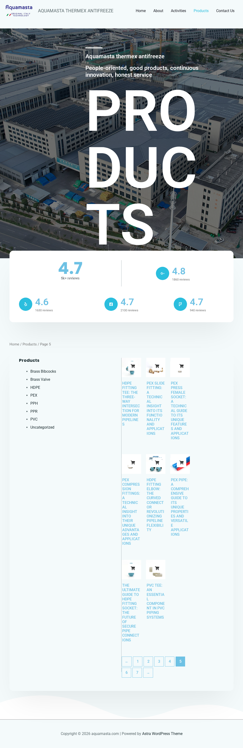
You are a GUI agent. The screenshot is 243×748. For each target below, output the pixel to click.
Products (30, 344)
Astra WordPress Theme (162, 733)
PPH (34, 403)
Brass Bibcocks (43, 371)
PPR (33, 411)
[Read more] (133, 366)
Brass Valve (40, 379)
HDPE (35, 387)
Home (14, 344)
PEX (33, 395)
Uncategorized (42, 427)
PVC (33, 419)
